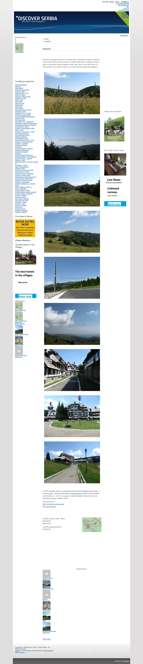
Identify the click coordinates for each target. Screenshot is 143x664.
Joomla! (17, 650)
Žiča (91, 491)
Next (48, 639)
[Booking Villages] (25, 297)
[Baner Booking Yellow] (25, 237)
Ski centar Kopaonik (49, 506)
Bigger (112, 2)
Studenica (85, 491)
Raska (46, 39)
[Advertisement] (26, 67)
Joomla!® (126, 661)
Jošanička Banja (19, 52)
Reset (117, 2)
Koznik (50, 493)
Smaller (123, 2)
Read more (18, 312)
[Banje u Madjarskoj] (22, 240)
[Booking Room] (115, 206)
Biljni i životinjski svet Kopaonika (53, 504)
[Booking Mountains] (114, 141)
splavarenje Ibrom (76, 493)
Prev (44, 639)
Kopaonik (47, 41)
